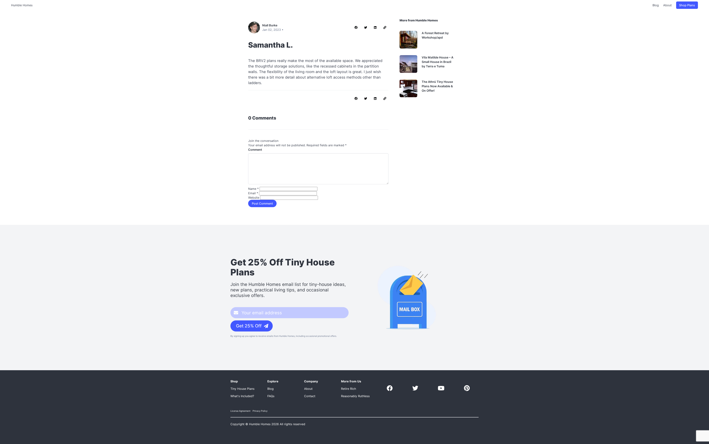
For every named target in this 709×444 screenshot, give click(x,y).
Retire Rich (348, 389)
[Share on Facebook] (356, 27)
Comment (255, 149)
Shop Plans (687, 5)
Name (253, 189)
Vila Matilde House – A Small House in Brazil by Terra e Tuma (437, 62)
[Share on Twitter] (365, 27)
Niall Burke (269, 25)
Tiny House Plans (242, 389)
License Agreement (240, 411)
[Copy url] (384, 27)
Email (253, 193)
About (667, 5)
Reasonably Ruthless (355, 396)
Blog (656, 5)
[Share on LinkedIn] (375, 27)
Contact (309, 396)
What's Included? (242, 396)
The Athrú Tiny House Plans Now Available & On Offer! (437, 86)
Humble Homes (21, 5)
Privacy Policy (260, 411)
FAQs (270, 396)
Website (253, 197)
